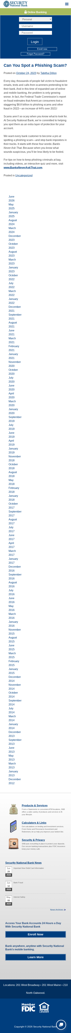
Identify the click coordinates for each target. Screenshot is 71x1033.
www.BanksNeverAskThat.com (23, 167)
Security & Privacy (33, 840)
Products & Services (35, 805)
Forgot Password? (35, 54)
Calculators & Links (34, 822)
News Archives (56, 910)
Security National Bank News (23, 862)
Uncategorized (24, 175)
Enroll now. (42, 49)
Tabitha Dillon (48, 73)
